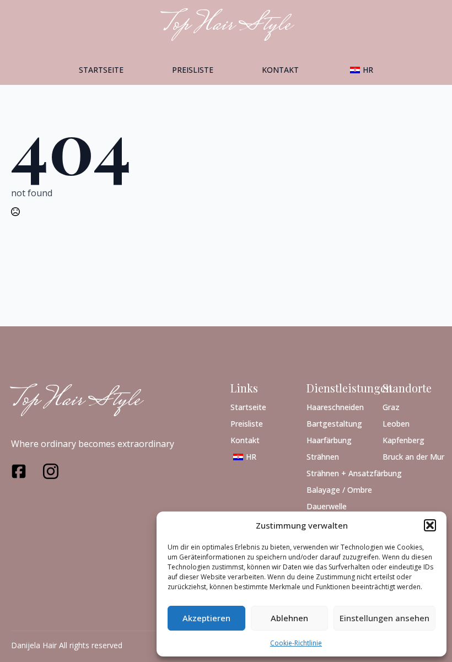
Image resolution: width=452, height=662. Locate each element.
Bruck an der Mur (412, 456)
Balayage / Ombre (335, 489)
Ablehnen (289, 617)
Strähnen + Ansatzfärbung (335, 472)
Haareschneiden (335, 406)
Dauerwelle (326, 505)
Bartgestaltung (334, 423)
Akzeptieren (206, 617)
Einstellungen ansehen (384, 617)
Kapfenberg (403, 439)
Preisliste (192, 69)
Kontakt (280, 69)
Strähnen (322, 456)
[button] (429, 525)
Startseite (101, 69)
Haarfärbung (329, 439)
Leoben (396, 423)
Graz (391, 406)
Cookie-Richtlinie (296, 643)
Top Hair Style (76, 400)
